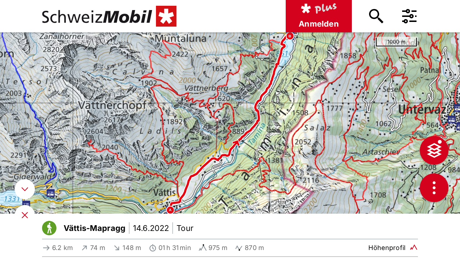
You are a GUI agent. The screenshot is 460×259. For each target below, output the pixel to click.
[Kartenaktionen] (434, 187)
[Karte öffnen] (25, 215)
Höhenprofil (386, 247)
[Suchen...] (376, 16)
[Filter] (409, 16)
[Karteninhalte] (434, 150)
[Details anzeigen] (25, 189)
